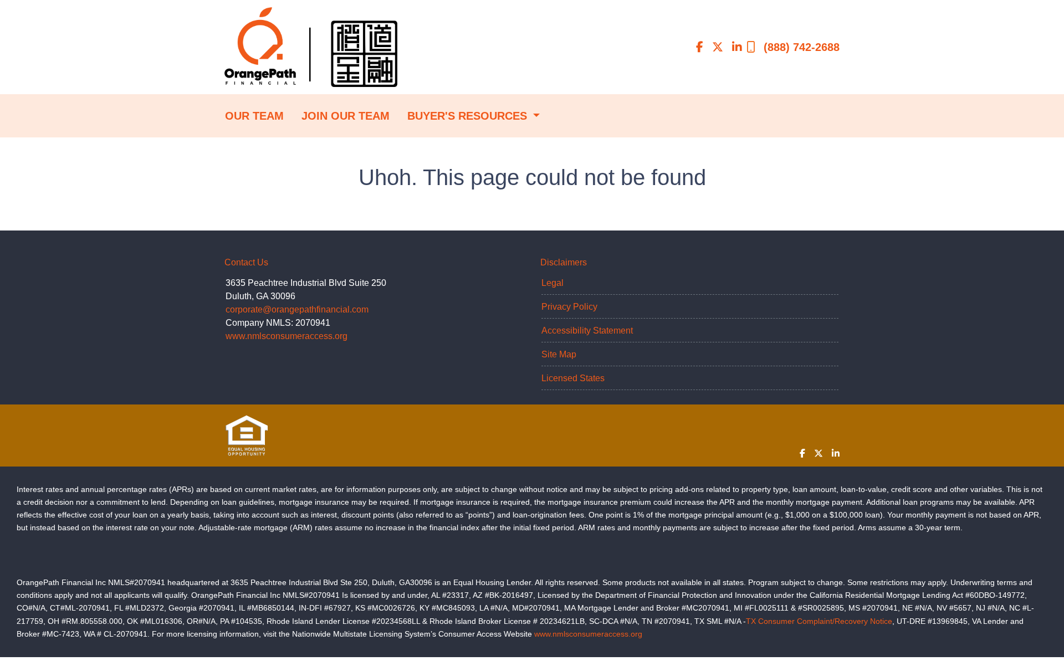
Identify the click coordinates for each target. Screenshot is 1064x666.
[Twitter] (717, 47)
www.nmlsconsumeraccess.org (286, 336)
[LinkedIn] (737, 47)
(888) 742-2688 (802, 47)
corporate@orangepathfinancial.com (297, 309)
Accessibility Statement (587, 330)
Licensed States (573, 378)
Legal (552, 283)
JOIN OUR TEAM (345, 116)
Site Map (558, 354)
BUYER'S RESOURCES (468, 116)
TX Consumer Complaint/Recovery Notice (819, 621)
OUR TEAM (254, 116)
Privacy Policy (569, 306)
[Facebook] (699, 47)
